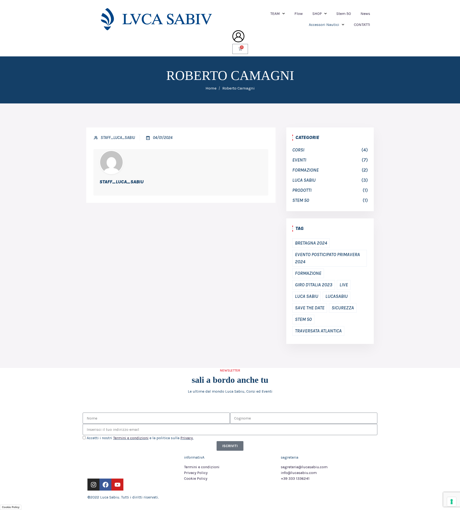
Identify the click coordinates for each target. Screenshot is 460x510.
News (365, 13)
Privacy (186, 438)
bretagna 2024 (311, 243)
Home (211, 88)
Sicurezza (343, 308)
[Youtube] (117, 485)
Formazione (305, 170)
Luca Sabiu (306, 296)
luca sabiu (304, 180)
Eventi (299, 160)
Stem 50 (343, 13)
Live (343, 285)
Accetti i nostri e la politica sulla (140, 438)
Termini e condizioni (131, 438)
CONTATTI (362, 24)
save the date (309, 308)
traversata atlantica (318, 331)
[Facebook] (105, 485)
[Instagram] (93, 485)
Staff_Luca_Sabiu (118, 137)
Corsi (298, 150)
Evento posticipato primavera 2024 (327, 258)
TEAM (275, 13)
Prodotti (301, 190)
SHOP (317, 13)
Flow (298, 13)
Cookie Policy (10, 507)
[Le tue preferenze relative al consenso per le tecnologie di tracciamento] (451, 501)
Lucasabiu (336, 296)
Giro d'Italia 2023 (313, 285)
